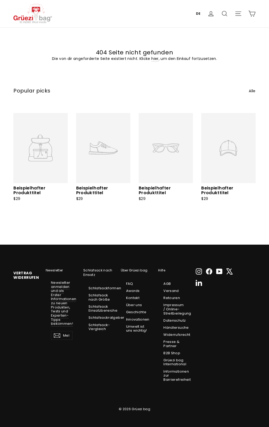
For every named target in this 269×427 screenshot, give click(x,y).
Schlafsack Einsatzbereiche (99, 308)
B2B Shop (171, 353)
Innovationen (137, 319)
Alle (252, 90)
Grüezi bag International (174, 362)
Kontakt (132, 297)
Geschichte (136, 312)
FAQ (129, 283)
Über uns (134, 304)
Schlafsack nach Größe (99, 297)
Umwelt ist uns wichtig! (136, 328)
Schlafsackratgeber (99, 317)
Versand (171, 290)
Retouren (171, 297)
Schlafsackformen (99, 288)
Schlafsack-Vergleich (99, 327)
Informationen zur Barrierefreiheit (174, 375)
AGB (167, 283)
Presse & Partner (171, 343)
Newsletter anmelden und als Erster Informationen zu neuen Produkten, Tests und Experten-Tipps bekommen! (63, 303)
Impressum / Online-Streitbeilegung (174, 309)
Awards (133, 290)
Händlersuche (174, 327)
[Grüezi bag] (32, 13)
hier (154, 58)
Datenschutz (174, 320)
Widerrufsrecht (174, 334)
